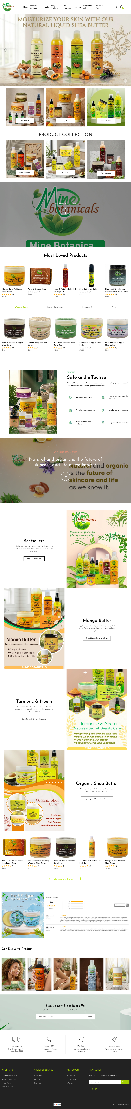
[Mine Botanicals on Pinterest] (96, 1089)
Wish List (70, 1083)
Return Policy (38, 1079)
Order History (72, 1079)
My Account (71, 1076)
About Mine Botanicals (9, 1076)
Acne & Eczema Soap (37, 289)
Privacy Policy (6, 1083)
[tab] (21, 308)
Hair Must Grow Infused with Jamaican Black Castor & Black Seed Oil (116, 291)
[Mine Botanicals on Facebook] (89, 1089)
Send (90, 1016)
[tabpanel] (65, 915)
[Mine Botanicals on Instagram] (92, 1089)
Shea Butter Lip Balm (88, 289)
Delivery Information (9, 1079)
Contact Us (38, 1076)
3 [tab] (67, 936)
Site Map (37, 1083)
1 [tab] (63, 936)
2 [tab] (65, 936)
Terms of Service (7, 1087)
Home (25, 7)
